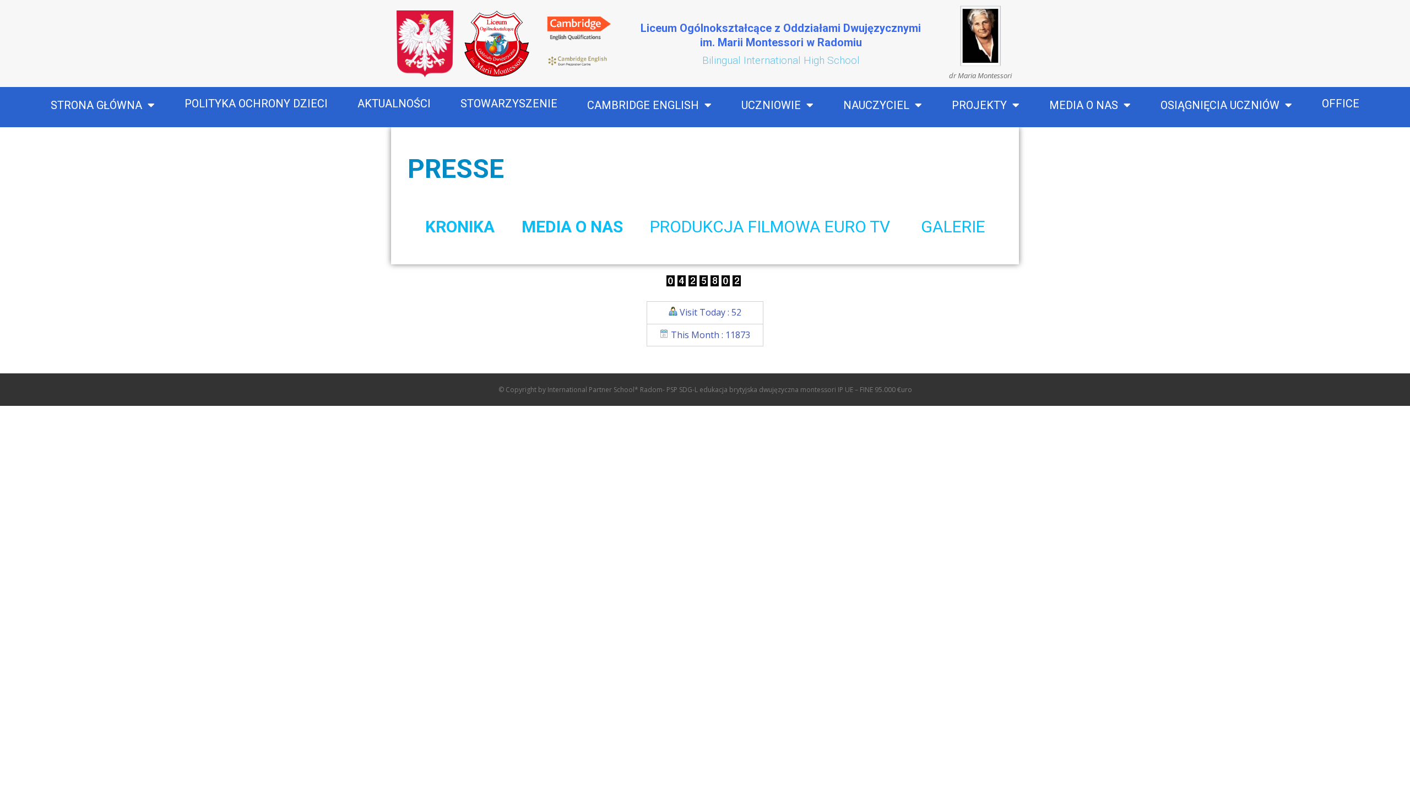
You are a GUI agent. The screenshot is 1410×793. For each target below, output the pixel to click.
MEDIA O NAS (1083, 105)
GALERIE (953, 226)
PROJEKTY (979, 105)
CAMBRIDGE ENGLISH (643, 105)
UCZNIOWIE (771, 105)
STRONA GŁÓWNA (96, 105)
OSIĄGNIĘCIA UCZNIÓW (1219, 105)
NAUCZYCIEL (876, 105)
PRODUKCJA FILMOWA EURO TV (772, 226)
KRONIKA (460, 226)
